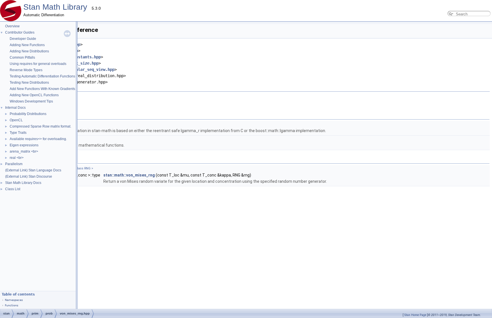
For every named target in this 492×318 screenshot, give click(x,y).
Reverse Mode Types (26, 70)
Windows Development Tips (31, 101)
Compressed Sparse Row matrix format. (40, 126)
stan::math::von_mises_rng (129, 175)
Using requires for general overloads (38, 64)
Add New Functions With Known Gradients (42, 89)
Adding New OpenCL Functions (34, 95)
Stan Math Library (55, 7)
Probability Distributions (28, 114)
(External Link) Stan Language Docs (33, 170)
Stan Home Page (415, 315)
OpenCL (16, 120)
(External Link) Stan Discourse (28, 177)
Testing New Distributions (29, 83)
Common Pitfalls (22, 58)
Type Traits (18, 133)
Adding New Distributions (29, 51)
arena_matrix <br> (24, 151)
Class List (12, 189)
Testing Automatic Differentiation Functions (42, 76)
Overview (12, 26)
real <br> (17, 158)
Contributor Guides (19, 32)
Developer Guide (23, 39)
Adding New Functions (27, 45)
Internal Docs (15, 108)
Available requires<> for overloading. (38, 139)
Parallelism (13, 164)
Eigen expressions (24, 145)
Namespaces (14, 299)
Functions (11, 305)
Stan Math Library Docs (23, 183)
